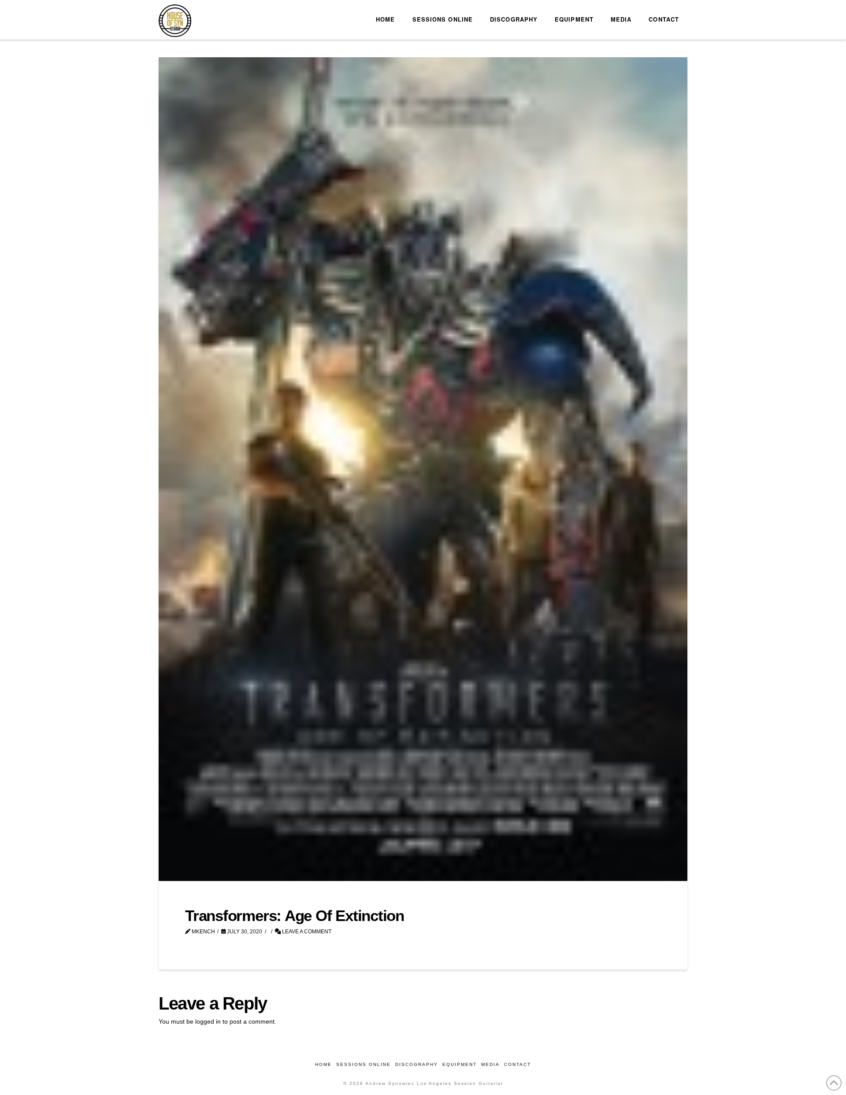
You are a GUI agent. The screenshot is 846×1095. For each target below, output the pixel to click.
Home (323, 1064)
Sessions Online (363, 1064)
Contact (517, 1064)
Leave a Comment (306, 932)
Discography (416, 1064)
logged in (208, 1021)
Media (490, 1064)
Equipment (459, 1064)
